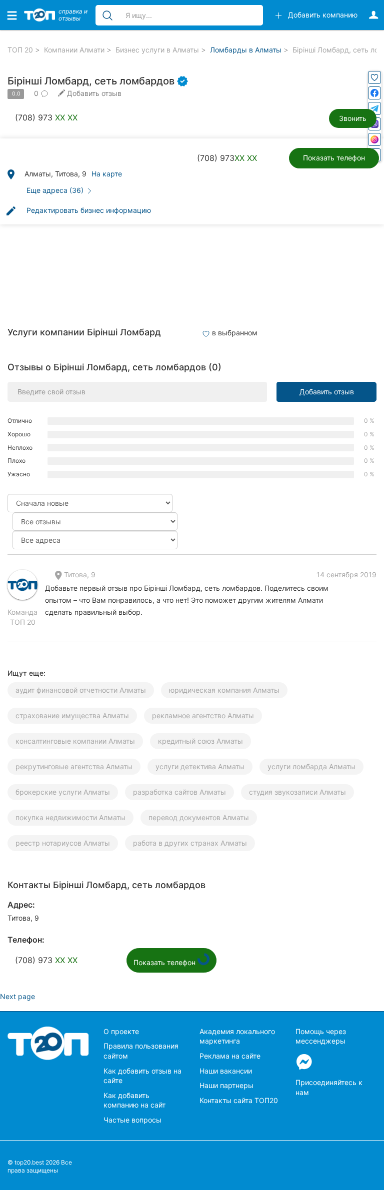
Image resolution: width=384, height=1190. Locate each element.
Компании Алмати (74, 49)
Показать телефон (334, 157)
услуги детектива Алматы (200, 766)
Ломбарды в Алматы (246, 49)
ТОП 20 (20, 49)
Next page (17, 996)
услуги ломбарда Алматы (312, 766)
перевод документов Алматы (198, 817)
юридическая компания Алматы (224, 690)
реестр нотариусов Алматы (63, 843)
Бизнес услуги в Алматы (157, 49)
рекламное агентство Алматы (203, 715)
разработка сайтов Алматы (179, 792)
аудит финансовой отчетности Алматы (81, 690)
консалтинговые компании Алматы (75, 741)
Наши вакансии (226, 1071)
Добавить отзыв (327, 391)
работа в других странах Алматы (190, 843)
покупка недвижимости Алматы (71, 817)
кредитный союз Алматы (200, 741)
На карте (107, 173)
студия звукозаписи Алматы (297, 792)
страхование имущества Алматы (72, 715)
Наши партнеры (227, 1085)
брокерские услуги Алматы (63, 792)
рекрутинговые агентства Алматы (74, 766)
